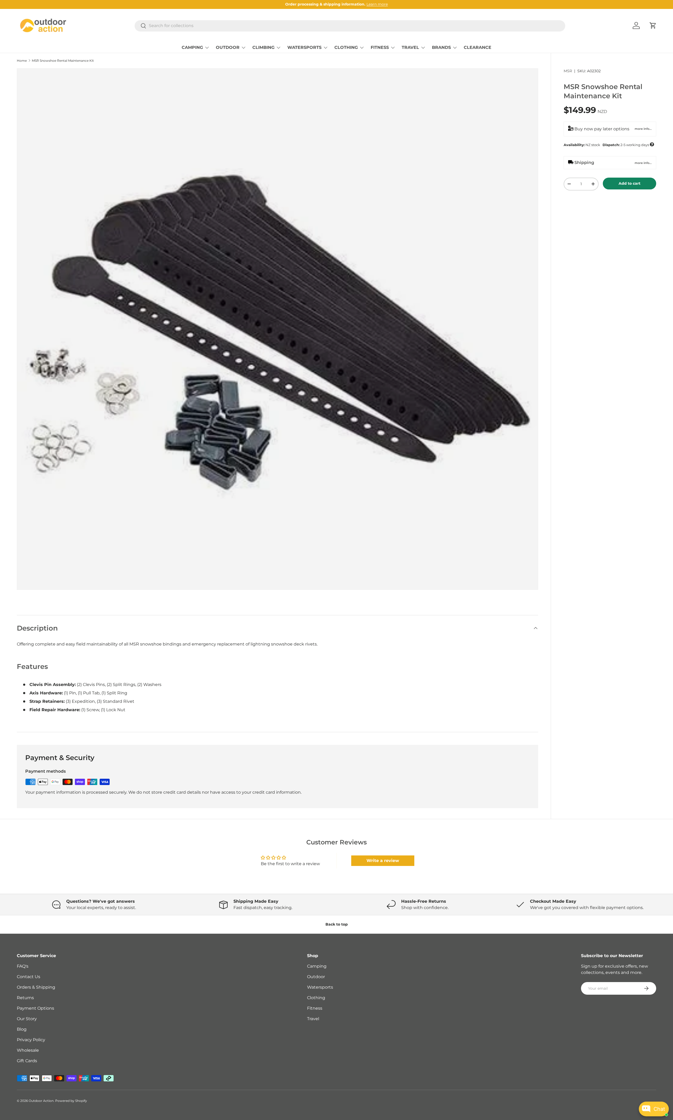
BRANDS (441, 47)
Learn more (377, 4)
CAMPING (192, 47)
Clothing (316, 997)
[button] (653, 25)
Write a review (382, 860)
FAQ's (22, 966)
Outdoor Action (41, 1101)
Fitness (314, 1008)
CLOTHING (346, 47)
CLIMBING (263, 47)
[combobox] (350, 25)
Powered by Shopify (71, 1101)
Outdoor (316, 976)
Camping (317, 966)
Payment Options (35, 1008)
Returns (25, 997)
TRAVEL (410, 47)
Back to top (336, 924)
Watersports (320, 987)
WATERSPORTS (304, 47)
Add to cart (629, 183)
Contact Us (28, 976)
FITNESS (380, 47)
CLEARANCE (477, 47)
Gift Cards (27, 1060)
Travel (313, 1018)
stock (609, 144)
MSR (568, 71)
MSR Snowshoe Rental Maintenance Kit (63, 60)
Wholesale (28, 1050)
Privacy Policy (31, 1039)
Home (22, 60)
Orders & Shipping (36, 987)
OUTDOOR (227, 47)
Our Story (27, 1018)
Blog (22, 1029)
